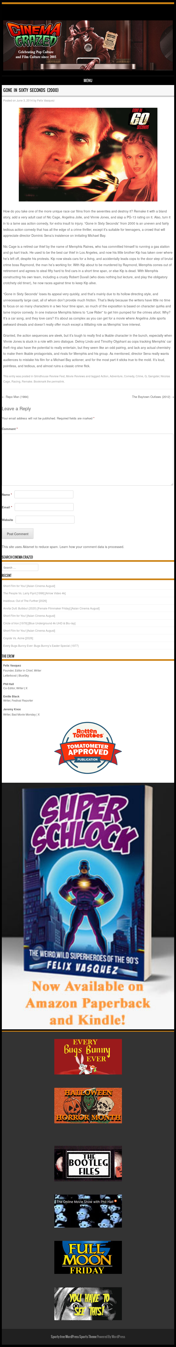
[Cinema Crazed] (88, 69)
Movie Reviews (75, 376)
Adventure (116, 376)
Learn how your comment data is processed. (92, 546)
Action (104, 376)
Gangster (153, 376)
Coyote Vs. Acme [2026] (18, 638)
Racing (15, 381)
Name (7, 494)
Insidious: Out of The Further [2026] (25, 601)
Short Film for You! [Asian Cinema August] (29, 586)
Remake (27, 381)
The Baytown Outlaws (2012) (153, 396)
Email (7, 507)
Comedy (129, 376)
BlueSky (24, 675)
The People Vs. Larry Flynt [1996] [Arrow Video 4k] (34, 593)
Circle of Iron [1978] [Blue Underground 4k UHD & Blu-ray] (39, 623)
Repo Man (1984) (15, 396)
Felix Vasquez (46, 100)
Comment (10, 429)
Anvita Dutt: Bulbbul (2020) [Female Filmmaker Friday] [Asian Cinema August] (51, 608)
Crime (139, 376)
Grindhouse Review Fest (49, 376)
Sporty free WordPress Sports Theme (73, 1336)
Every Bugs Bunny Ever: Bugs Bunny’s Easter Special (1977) (41, 645)
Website (7, 520)
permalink (58, 381)
